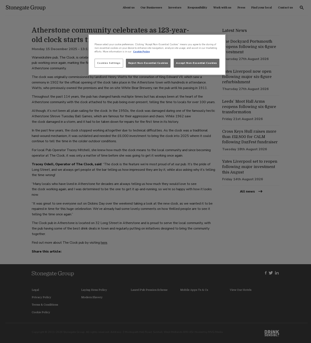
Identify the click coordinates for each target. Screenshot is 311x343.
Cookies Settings (108, 63)
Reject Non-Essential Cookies (148, 63)
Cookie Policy (141, 51)
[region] (157, 54)
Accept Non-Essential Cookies (196, 63)
